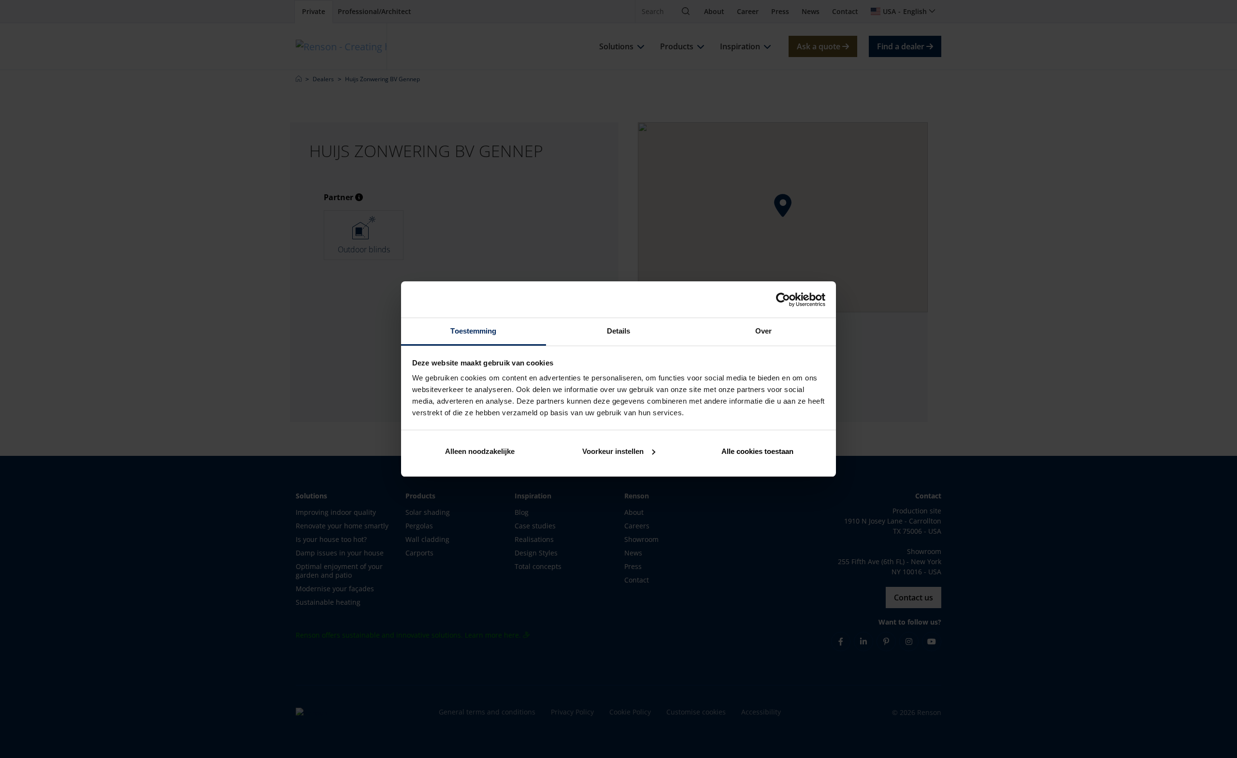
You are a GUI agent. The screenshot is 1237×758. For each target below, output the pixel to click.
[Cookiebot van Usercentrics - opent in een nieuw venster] (783, 299)
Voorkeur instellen (613, 451)
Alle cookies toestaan (757, 451)
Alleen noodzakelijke (480, 451)
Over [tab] (763, 331)
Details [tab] (619, 331)
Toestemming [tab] (473, 331)
